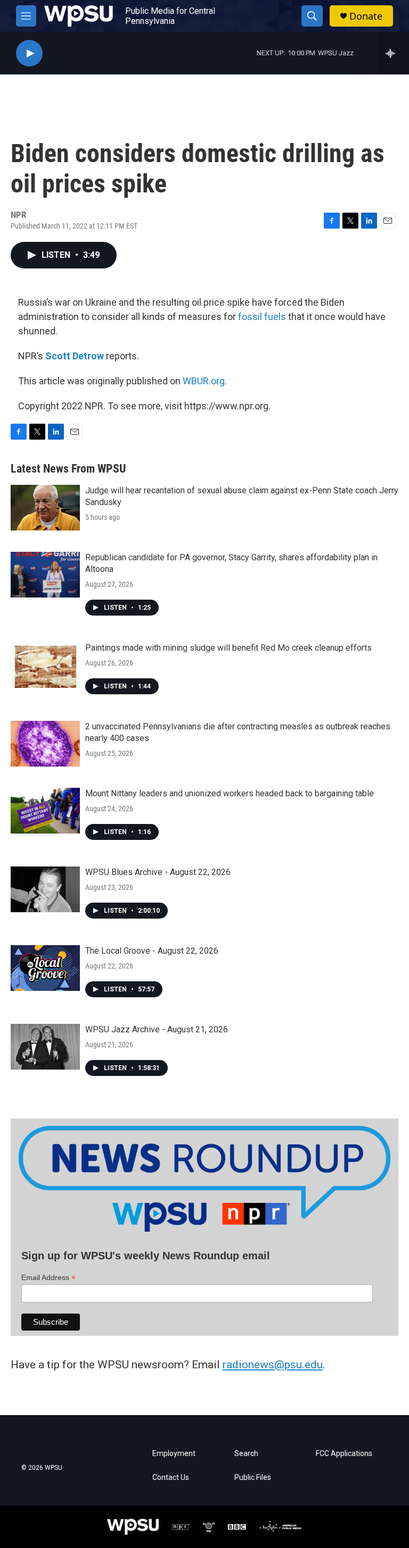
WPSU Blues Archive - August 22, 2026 (158, 872)
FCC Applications (344, 1454)
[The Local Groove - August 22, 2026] (45, 968)
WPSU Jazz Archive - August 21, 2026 (156, 1029)
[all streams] (393, 53)
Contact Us (170, 1478)
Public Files (252, 1478)
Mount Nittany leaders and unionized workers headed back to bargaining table (229, 793)
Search (246, 1454)
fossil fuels (262, 316)
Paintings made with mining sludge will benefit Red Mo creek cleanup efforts (228, 648)
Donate (365, 16)
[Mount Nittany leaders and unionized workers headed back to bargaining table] (45, 811)
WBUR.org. (205, 380)
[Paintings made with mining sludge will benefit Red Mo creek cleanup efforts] (45, 665)
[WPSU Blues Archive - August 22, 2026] (45, 889)
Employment (173, 1454)
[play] (29, 53)
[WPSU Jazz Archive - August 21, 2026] (45, 1047)
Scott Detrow (74, 355)
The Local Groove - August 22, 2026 (151, 951)
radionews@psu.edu (273, 1364)
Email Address (48, 1278)
